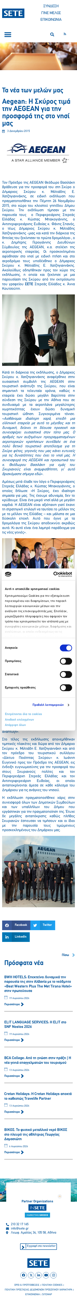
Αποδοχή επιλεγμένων (19, 719)
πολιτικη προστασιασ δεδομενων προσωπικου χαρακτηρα (38, 1290)
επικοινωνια (32, 1294)
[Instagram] (53, 1275)
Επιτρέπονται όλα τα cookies (23, 714)
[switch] (66, 661)
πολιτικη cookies (52, 1285)
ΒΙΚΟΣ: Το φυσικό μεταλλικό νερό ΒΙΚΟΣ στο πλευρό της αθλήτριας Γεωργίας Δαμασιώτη (35, 1134)
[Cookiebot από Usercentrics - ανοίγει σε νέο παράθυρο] (54, 574)
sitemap (47, 1294)
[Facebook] (23, 1275)
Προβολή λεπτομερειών (48, 705)
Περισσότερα (12, 1004)
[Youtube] (46, 1275)
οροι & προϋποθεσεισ (26, 1285)
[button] (7, 34)
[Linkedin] (38, 1275)
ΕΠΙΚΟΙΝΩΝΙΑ (51, 20)
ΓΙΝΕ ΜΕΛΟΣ (51, 13)
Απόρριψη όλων (15, 725)
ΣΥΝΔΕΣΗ (51, 6)
